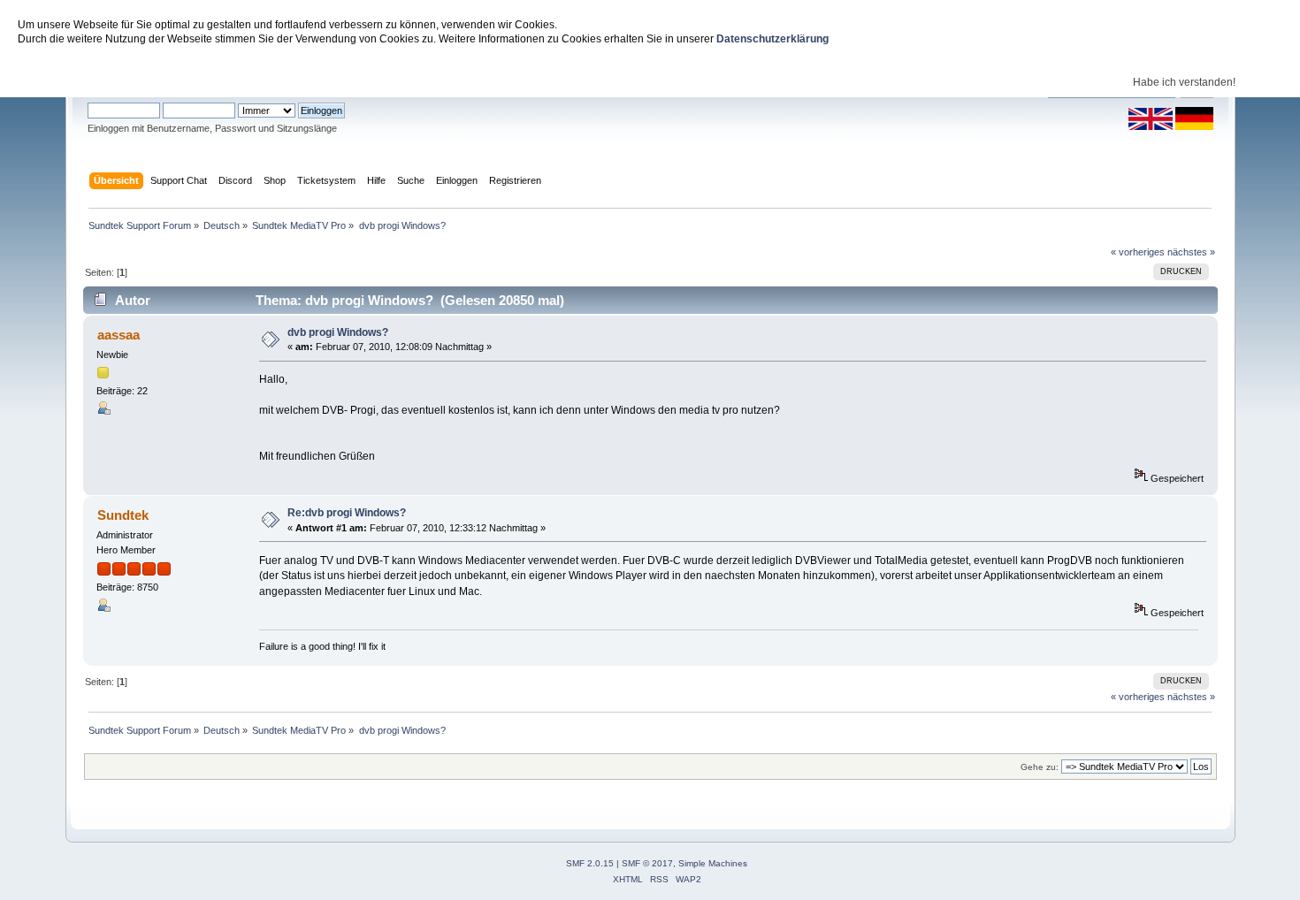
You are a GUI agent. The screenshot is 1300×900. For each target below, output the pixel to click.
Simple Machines (712, 863)
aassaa (118, 334)
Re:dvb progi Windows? (346, 513)
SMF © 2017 (647, 863)
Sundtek (123, 514)
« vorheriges (1138, 252)
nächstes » (1191, 252)
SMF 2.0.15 (590, 863)
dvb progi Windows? (337, 332)
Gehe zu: (1040, 767)
